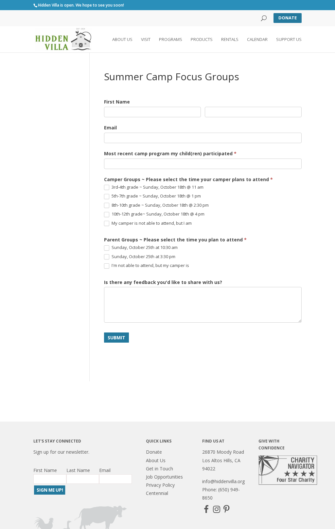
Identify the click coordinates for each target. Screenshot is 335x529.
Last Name (78, 470)
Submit (116, 337)
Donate (287, 18)
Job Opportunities (164, 477)
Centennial (157, 493)
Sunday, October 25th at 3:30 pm (143, 256)
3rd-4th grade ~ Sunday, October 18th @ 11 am (157, 187)
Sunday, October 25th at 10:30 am (144, 247)
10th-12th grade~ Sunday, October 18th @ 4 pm (157, 214)
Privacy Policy (160, 485)
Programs (170, 39)
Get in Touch (159, 468)
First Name (117, 102)
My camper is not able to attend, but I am (151, 223)
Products (202, 39)
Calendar (257, 39)
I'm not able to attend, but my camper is (150, 265)
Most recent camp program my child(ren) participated (170, 153)
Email (110, 127)
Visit (145, 39)
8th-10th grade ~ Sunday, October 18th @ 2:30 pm (160, 205)
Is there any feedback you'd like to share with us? (163, 282)
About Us (122, 39)
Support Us (289, 39)
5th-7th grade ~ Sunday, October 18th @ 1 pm (156, 196)
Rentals (229, 39)
